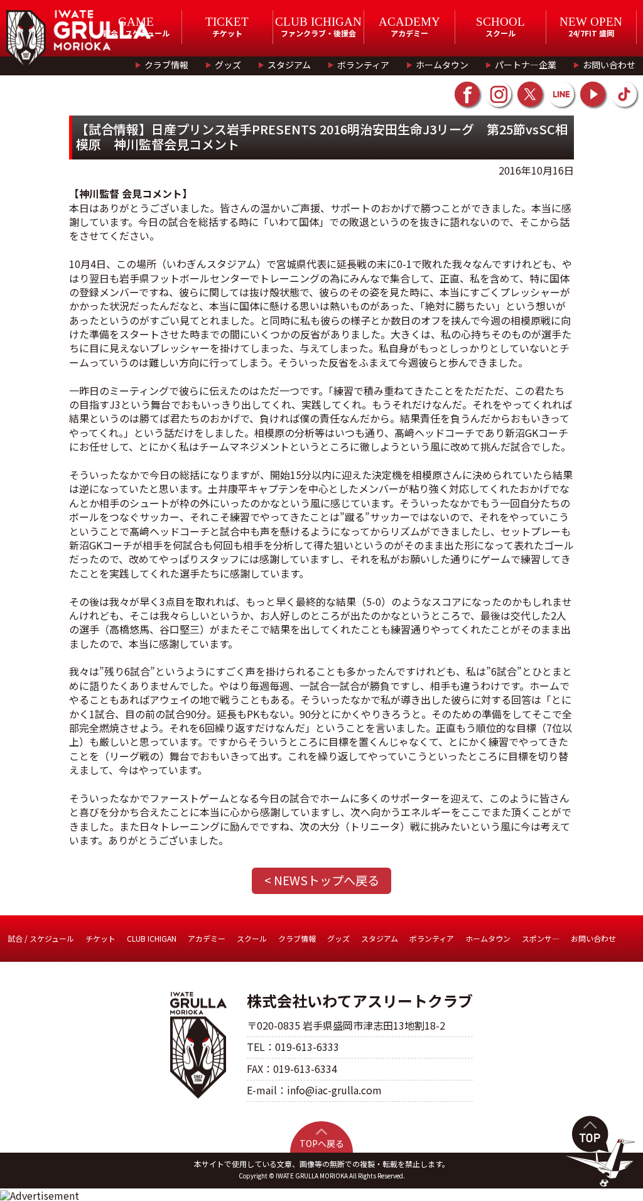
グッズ (228, 64)
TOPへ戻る (322, 1143)
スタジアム (289, 64)
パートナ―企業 (525, 64)
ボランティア (363, 64)
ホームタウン (442, 64)
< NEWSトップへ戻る (321, 880)
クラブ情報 (166, 64)
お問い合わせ (609, 64)
